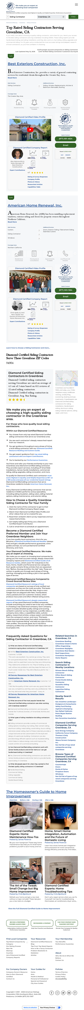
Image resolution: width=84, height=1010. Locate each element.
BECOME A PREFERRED (17, 923)
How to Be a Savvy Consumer (42, 948)
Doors (57, 767)
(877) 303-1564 (65, 290)
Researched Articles (35, 184)
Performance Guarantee (37, 460)
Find (73, 17)
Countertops (60, 764)
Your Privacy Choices (47, 1007)
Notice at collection (30, 1007)
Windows (59, 774)
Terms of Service (61, 972)
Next (75, 254)
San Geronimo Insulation (65, 718)
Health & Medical (37, 977)
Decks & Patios (61, 769)
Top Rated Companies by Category (15, 943)
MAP (62, 155)
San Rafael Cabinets (63, 711)
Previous (9, 254)
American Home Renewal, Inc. (27, 681)
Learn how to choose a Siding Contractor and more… (28, 348)
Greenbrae (22, 22)
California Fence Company (66, 733)
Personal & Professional (39, 979)
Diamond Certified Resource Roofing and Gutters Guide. (30, 449)
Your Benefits (60, 942)
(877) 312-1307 (28, 996)
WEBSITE (67, 155)
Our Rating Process (13, 946)
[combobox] (22, 17)
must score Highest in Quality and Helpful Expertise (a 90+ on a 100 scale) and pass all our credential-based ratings (29, 478)
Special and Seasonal (39, 981)
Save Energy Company (64, 731)
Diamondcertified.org (11, 22)
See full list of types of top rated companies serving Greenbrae (66, 778)
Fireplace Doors (62, 772)
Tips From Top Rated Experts (41, 946)
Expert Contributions (17, 170)
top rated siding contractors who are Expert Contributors (28, 455)
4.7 (29, 172)
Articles (33, 955)
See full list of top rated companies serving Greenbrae (65, 747)
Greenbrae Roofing (63, 641)
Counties (9, 953)
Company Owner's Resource (16, 972)
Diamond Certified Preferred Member (31, 541)
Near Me (9, 948)
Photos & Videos (34, 182)
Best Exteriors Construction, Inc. (30, 652)
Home (33, 972)
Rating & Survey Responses (38, 177)
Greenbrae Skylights (64, 648)
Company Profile (34, 179)
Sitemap (9, 951)
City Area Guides (37, 983)
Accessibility (61, 979)
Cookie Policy (60, 977)
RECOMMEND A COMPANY (42, 923)
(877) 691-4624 (65, 139)
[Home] (9, 7)
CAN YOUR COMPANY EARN (67, 923)
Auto (32, 974)
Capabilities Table (34, 187)
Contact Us (59, 960)
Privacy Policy (60, 974)
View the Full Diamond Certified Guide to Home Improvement (34, 909)
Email (65, 145)
